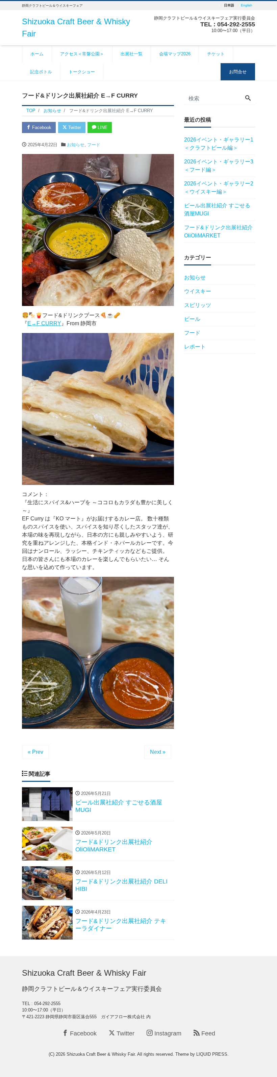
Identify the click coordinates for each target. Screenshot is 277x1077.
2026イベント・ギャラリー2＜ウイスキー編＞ (218, 188)
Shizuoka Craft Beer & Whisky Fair (84, 972)
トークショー (82, 71)
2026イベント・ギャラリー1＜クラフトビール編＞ (218, 144)
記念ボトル (41, 71)
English (246, 5)
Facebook (41, 127)
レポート (195, 347)
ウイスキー (197, 291)
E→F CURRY (44, 323)
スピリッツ (197, 305)
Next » (158, 752)
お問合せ (238, 71)
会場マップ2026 (175, 53)
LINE (101, 127)
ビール (192, 319)
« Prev (35, 752)
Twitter (74, 127)
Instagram (167, 1033)
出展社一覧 (132, 53)
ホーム (37, 53)
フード (93, 144)
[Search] (248, 99)
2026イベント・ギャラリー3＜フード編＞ (218, 166)
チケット (216, 53)
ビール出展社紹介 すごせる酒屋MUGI (217, 209)
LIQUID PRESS (211, 1054)
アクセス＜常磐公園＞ (82, 53)
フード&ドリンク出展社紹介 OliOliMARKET (218, 231)
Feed (207, 1033)
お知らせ (75, 144)
